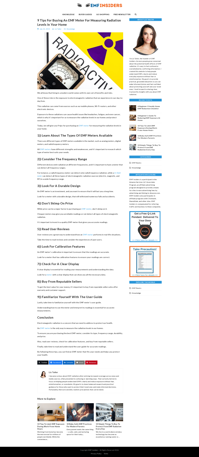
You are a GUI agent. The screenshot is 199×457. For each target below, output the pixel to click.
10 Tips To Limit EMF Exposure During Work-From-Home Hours (50, 426)
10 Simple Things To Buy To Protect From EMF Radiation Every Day (108, 426)
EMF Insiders (93, 450)
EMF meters (45, 149)
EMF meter (84, 125)
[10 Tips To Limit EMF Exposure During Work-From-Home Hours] (51, 412)
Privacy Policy (96, 454)
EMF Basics (136, 163)
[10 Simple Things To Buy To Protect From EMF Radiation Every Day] (109, 412)
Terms (106, 454)
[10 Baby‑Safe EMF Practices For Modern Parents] (80, 412)
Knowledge (71, 29)
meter (49, 275)
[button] (135, 14)
